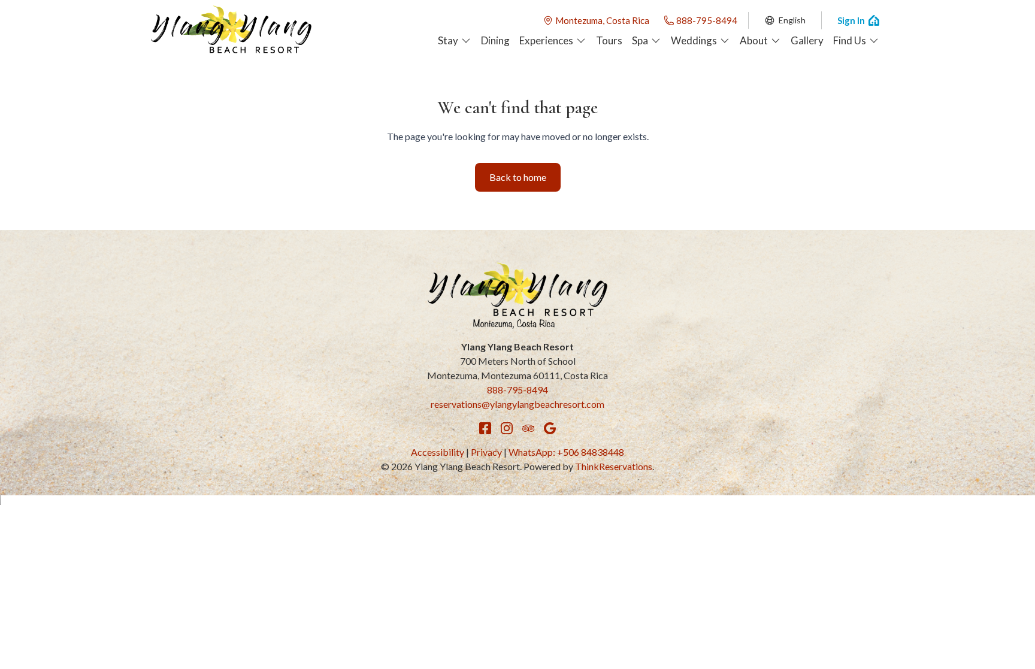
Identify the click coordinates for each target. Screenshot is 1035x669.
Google (550, 428)
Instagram (507, 428)
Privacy (486, 452)
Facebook (485, 428)
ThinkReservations (613, 466)
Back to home (517, 177)
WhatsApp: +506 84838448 (566, 452)
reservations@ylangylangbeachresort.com (517, 404)
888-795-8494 (706, 20)
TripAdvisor (528, 428)
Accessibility (437, 452)
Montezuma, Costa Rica (602, 20)
